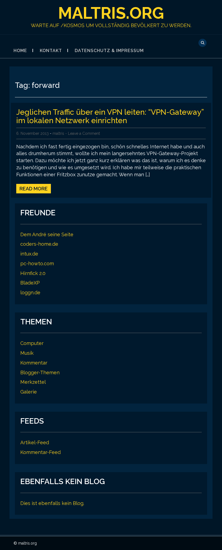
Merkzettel (33, 382)
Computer (32, 343)
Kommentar (33, 363)
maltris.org (111, 13)
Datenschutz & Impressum (109, 50)
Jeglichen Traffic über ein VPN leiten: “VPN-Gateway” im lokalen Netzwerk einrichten (110, 116)
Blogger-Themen (40, 372)
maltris (58, 133)
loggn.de (30, 292)
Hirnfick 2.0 (32, 273)
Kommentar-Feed (40, 452)
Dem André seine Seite (46, 234)
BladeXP (30, 283)
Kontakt (51, 50)
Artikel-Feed (34, 442)
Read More (33, 188)
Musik (27, 353)
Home (20, 50)
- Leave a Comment (82, 133)
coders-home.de (39, 244)
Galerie (28, 392)
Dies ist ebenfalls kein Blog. (52, 503)
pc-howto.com (37, 263)
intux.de (29, 254)
